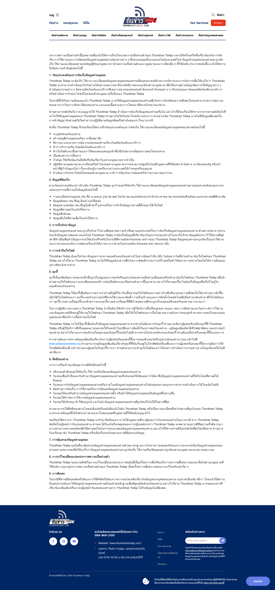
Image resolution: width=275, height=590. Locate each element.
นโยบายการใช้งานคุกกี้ (214, 583)
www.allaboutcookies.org (65, 343)
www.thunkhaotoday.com (125, 543)
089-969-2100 (105, 535)
